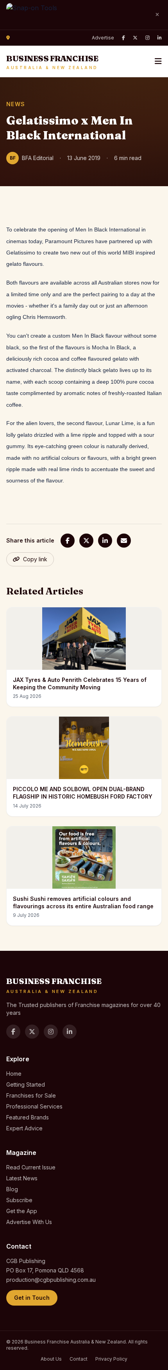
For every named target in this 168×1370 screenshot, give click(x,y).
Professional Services (34, 1106)
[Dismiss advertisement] (157, 15)
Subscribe (19, 1200)
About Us (51, 1359)
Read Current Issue (30, 1167)
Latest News (22, 1178)
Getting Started (25, 1084)
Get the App (21, 1211)
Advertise (103, 38)
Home (13, 1073)
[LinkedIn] (159, 38)
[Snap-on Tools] (77, 15)
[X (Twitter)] (135, 38)
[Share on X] (86, 541)
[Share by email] (124, 541)
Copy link (35, 559)
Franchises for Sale (31, 1095)
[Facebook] (123, 38)
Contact (79, 1359)
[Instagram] (147, 38)
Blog (12, 1189)
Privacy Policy (111, 1359)
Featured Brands (27, 1117)
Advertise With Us (29, 1222)
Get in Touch (32, 1297)
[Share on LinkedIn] (105, 541)
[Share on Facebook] (68, 541)
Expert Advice (24, 1128)
